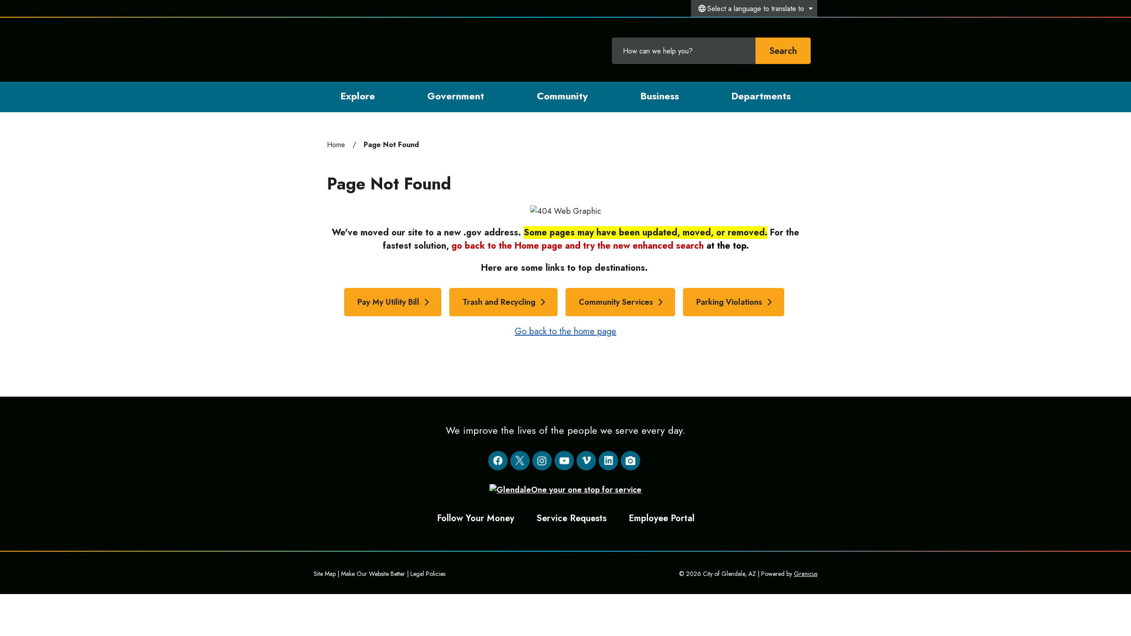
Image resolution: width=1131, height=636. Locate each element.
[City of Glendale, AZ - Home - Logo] (372, 49)
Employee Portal (662, 518)
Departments (761, 96)
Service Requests (571, 518)
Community (562, 96)
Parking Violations (729, 302)
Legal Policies (427, 573)
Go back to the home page (565, 331)
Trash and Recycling (499, 302)
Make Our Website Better (373, 573)
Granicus (805, 573)
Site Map (325, 573)
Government (455, 96)
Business (659, 96)
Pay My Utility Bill (388, 302)
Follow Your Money (475, 518)
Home (336, 145)
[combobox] (754, 8)
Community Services (616, 302)
